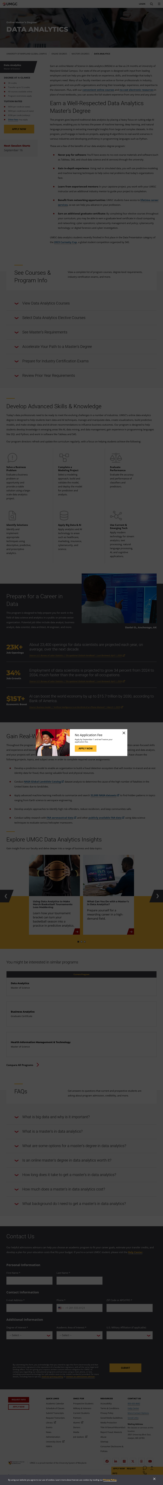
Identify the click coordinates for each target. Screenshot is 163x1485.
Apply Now (86, 748)
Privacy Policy (110, 1479)
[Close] (124, 733)
